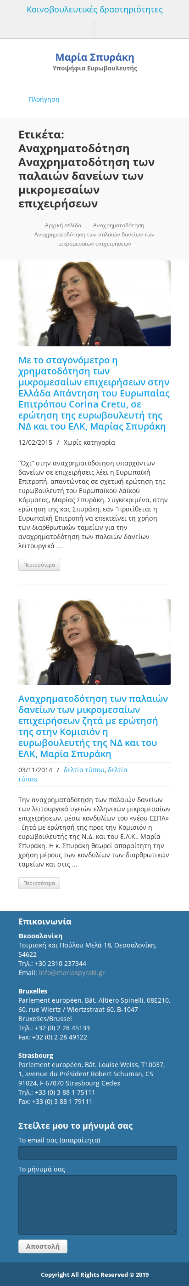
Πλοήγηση (44, 99)
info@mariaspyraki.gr (72, 972)
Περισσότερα (39, 564)
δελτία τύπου (84, 769)
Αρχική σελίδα (63, 225)
